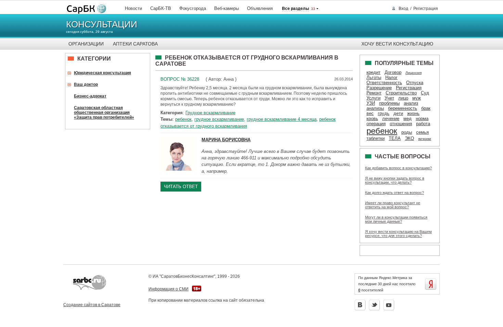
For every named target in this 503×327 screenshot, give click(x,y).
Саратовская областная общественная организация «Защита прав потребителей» (104, 112)
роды (406, 132)
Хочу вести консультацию (397, 44)
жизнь (413, 113)
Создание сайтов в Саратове (91, 304)
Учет (389, 98)
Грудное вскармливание (210, 112)
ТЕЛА (395, 138)
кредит (373, 72)
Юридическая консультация (102, 72)
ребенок (183, 119)
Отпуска (414, 82)
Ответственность (384, 82)
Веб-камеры (226, 8)
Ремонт (374, 92)
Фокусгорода (192, 8)
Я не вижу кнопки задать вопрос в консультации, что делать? (394, 180)
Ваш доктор (86, 84)
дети (398, 113)
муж (416, 98)
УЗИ (370, 103)
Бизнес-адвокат (90, 96)
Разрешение (379, 87)
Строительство (401, 92)
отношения (401, 123)
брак (425, 108)
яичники (424, 139)
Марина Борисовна (226, 139)
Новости (133, 8)
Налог (391, 77)
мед (407, 118)
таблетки (375, 138)
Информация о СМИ (169, 289)
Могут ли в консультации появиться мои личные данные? (396, 219)
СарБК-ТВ (160, 8)
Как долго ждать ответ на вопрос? (394, 193)
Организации (86, 44)
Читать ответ (181, 186)
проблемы (389, 103)
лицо (403, 98)
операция (376, 123)
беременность (402, 108)
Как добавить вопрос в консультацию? (398, 168)
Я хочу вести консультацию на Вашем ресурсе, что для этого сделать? (398, 234)
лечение (390, 118)
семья (422, 132)
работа (423, 123)
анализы (375, 108)
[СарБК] (85, 9)
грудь (383, 113)
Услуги (373, 98)
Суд (425, 92)
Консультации (101, 24)
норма (422, 118)
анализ (411, 103)
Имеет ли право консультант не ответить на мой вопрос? (392, 205)
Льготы (373, 77)
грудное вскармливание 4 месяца (282, 119)
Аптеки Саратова (135, 44)
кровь (372, 118)
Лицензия (413, 73)
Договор (393, 72)
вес (370, 113)
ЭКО (409, 138)
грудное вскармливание (219, 119)
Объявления (260, 8)
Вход (403, 8)
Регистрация (425, 8)
